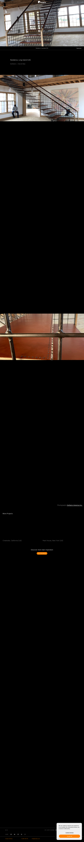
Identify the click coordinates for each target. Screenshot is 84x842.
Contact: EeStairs (9, 838)
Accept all (69, 836)
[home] (42, 2)
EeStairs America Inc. (74, 505)
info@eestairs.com (36, 838)
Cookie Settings (70, 832)
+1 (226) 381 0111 (24, 838)
